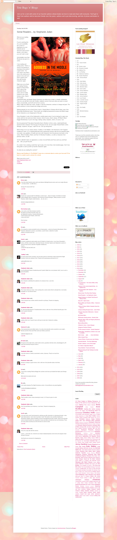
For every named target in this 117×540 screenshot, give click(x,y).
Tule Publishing (79, 474)
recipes (88, 489)
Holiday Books (83, 437)
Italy (97, 440)
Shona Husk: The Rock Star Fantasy (87, 293)
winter (92, 494)
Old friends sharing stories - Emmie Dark (88, 317)
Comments (80, 187)
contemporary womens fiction (82, 481)
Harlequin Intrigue (92, 423)
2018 (78, 255)
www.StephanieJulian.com (24, 160)
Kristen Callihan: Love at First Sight (87, 343)
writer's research (90, 495)
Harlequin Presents (87, 430)
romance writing (79, 490)
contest (91, 481)
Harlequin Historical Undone (81, 423)
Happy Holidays (95, 419)
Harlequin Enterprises (83, 422)
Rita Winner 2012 (96, 455)
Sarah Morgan (79, 459)
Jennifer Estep (88, 442)
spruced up (97, 490)
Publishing (90, 454)
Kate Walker (91, 446)
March (80, 360)
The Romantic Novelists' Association (83, 470)
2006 (78, 378)
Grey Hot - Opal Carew (83, 300)
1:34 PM (23, 189)
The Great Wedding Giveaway (88, 466)
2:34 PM (23, 222)
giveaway (83, 484)
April (79, 358)
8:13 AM (23, 355)
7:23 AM (23, 346)
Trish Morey (97, 473)
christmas (96, 479)
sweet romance (88, 492)
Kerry (22, 180)
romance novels (95, 489)
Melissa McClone (84, 448)
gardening (78, 484)
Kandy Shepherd (93, 444)
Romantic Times (79, 457)
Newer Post (20, 446)
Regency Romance (86, 456)
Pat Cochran (24, 209)
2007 (78, 375)
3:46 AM (23, 283)
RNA (95, 454)
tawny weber (96, 492)
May (79, 356)
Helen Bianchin (96, 434)
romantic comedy (89, 490)
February (80, 362)
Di (21, 227)
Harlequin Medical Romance (85, 425)
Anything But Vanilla (89, 409)
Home (18, 23)
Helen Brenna (78, 436)
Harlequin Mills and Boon (85, 426)
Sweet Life (94, 463)
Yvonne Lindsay (83, 477)
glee (87, 484)
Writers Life (93, 476)
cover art (95, 481)
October (80, 274)
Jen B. (22, 413)
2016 (78, 259)
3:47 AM (23, 293)
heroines (82, 486)
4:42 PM (23, 399)
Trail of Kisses (90, 473)
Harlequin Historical (94, 422)
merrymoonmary (61, 528)
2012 (78, 268)
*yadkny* (23, 254)
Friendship (82, 419)
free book (97, 482)
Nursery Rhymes (91, 452)
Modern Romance (92, 449)
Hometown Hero (88, 439)
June (79, 354)
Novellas (83, 453)
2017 (78, 257)
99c (86, 402)
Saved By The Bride (89, 459)
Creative (94, 414)
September (81, 276)
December (81, 270)
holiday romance (85, 487)
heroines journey (89, 486)
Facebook (19, 163)
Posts (79, 184)
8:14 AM (23, 364)
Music (94, 451)
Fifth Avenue (91, 417)
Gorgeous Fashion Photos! (84, 327)
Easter (81, 417)
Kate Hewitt (82, 446)
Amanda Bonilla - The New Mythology (87, 341)
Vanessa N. (24, 327)
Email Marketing (85, 153)
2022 (78, 247)
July (79, 281)
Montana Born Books (86, 451)
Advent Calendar (91, 404)
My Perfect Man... (82, 315)
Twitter (18, 162)
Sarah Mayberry (96, 457)
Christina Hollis (89, 412)
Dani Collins (92, 416)
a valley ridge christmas (94, 477)
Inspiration (92, 440)
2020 (78, 251)
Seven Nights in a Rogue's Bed (83, 460)
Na (21, 383)
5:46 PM (23, 335)
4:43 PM (23, 408)
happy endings (91, 484)
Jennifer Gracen (96, 442)
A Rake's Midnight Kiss (92, 402)
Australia (98, 409)
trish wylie (87, 494)
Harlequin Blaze (90, 420)
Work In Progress (85, 476)
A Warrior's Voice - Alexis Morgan (86, 325)
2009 (78, 371)
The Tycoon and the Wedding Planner (91, 471)
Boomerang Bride (93, 410)
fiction (82, 482)
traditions (77, 494)
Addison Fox (83, 404)
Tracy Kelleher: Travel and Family (86, 348)
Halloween (88, 419)
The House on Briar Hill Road (93, 468)
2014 (78, 264)
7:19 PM (23, 249)
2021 (78, 249)
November (81, 272)
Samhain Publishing (88, 457)
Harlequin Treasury (87, 434)
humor (92, 487)
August (80, 278)
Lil (21, 369)
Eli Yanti (23, 340)
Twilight (86, 474)
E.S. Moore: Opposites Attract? (85, 345)
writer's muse (82, 495)
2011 (78, 367)
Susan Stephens (79, 463)
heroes (77, 486)
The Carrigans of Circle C (86, 465)
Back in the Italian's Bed (81, 410)
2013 (78, 266)
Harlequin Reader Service (88, 431)
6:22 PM (23, 234)
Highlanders (86, 436)
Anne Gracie (89, 406)
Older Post (66, 446)
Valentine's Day (92, 474)
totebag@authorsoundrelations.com (84, 385)
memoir (96, 487)
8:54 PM (23, 263)
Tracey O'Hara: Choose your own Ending (88, 339)
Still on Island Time (83, 337)
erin (22, 193)
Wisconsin (77, 476)
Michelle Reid (92, 448)
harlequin (97, 484)
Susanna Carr (88, 463)
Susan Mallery (96, 462)
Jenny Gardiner (81, 444)
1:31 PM (23, 440)
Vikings (98, 474)
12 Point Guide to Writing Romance (86, 401)
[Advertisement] (26, 515)
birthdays (87, 479)
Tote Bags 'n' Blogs (27, 7)
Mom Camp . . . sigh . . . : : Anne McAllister (88, 335)
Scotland (98, 459)
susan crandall (79, 492)
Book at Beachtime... (83, 323)
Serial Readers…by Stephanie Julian (87, 295)
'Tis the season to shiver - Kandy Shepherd (88, 329)
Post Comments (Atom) (29, 449)
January (80, 364)
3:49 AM (23, 313)
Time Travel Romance (80, 473)
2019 (78, 253)
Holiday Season (91, 437)
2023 (78, 245)
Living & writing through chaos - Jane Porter (89, 309)
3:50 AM (23, 322)
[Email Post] (33, 172)
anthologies (78, 479)
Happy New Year (80, 420)
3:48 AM (23, 302)
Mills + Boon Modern (83, 449)
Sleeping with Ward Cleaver (84, 462)
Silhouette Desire (96, 460)
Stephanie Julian (25, 268)
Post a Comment (23, 443)
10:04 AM (23, 378)
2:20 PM (23, 204)
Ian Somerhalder (85, 440)
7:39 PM (23, 390)
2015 (78, 262)
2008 (78, 373)
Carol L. (23, 239)
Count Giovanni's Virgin (87, 414)
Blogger (74, 528)
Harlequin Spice (88, 433)
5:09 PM (23, 423)
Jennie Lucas (81, 442)
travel (82, 494)
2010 (78, 369)
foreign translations (89, 482)
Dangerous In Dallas (83, 416)
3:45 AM (23, 274)
